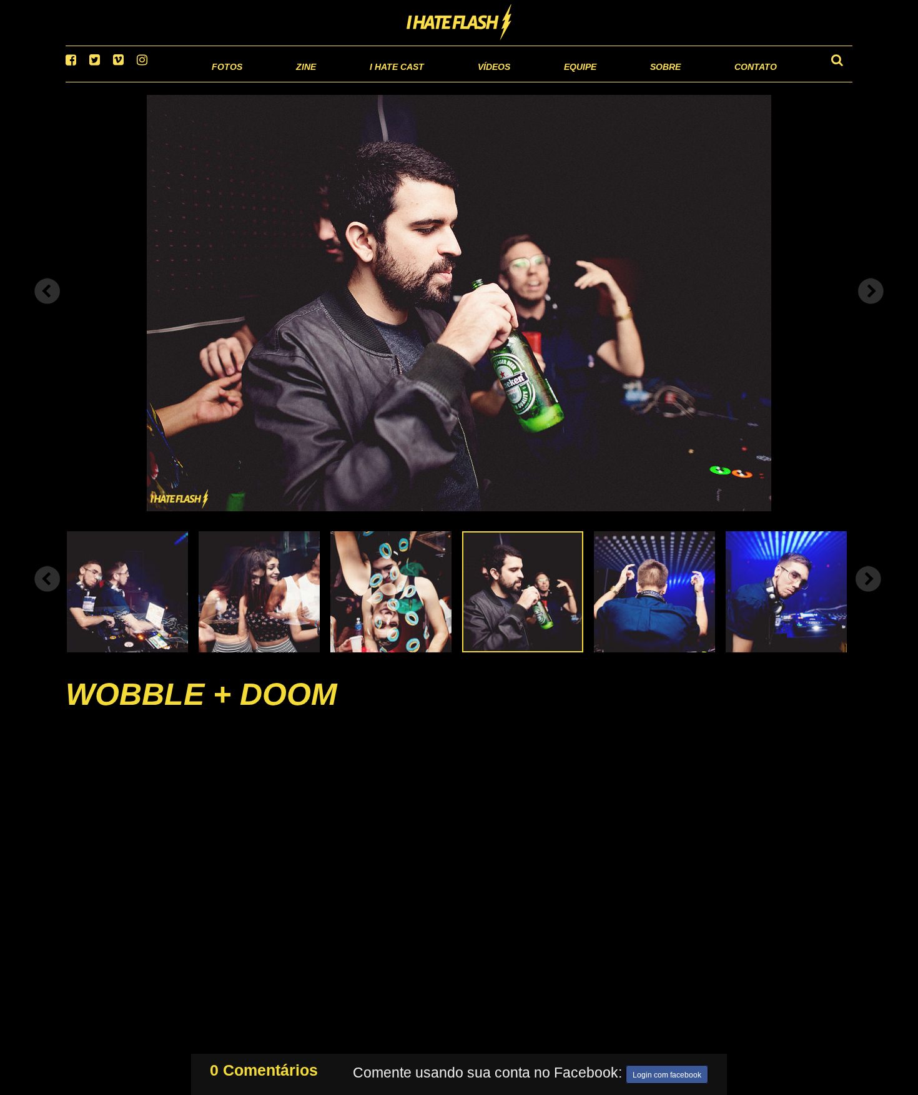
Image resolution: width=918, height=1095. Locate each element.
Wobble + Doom (201, 709)
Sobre (640, 80)
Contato (744, 80)
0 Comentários (264, 1067)
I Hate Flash (459, 23)
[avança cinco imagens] (47, 594)
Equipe (544, 80)
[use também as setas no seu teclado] (47, 307)
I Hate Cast (330, 80)
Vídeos (446, 80)
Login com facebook (667, 1072)
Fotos (140, 80)
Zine (225, 80)
